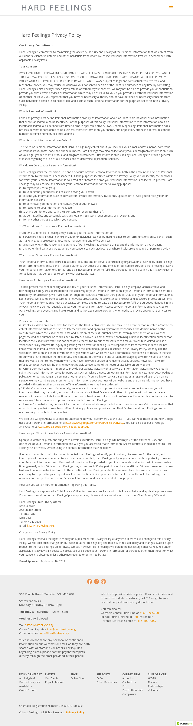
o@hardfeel (57, 629)
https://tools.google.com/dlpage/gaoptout (63, 426)
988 (135, 617)
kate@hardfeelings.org (40, 525)
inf (48, 629)
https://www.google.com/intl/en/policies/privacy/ (94, 422)
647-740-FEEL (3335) (39, 625)
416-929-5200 (149, 613)
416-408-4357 (146, 621)
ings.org (70, 629)
